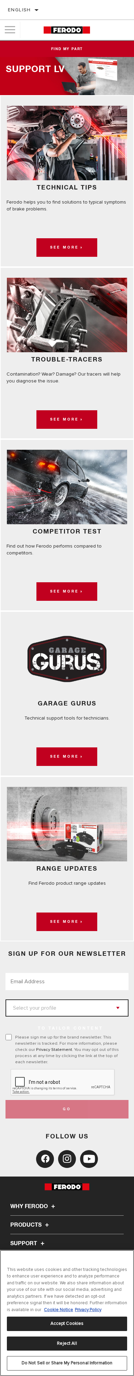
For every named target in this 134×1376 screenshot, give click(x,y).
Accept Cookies (67, 1323)
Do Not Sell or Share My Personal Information (67, 1363)
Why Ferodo (29, 1206)
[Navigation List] (10, 30)
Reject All (67, 1343)
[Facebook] (45, 1159)
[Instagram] (67, 1159)
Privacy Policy (88, 1309)
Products (26, 1225)
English (19, 10)
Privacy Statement (54, 1049)
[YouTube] (89, 1159)
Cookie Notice (58, 1309)
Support (24, 1243)
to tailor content (70, 1029)
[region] (67, 1313)
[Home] (67, 30)
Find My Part (67, 49)
